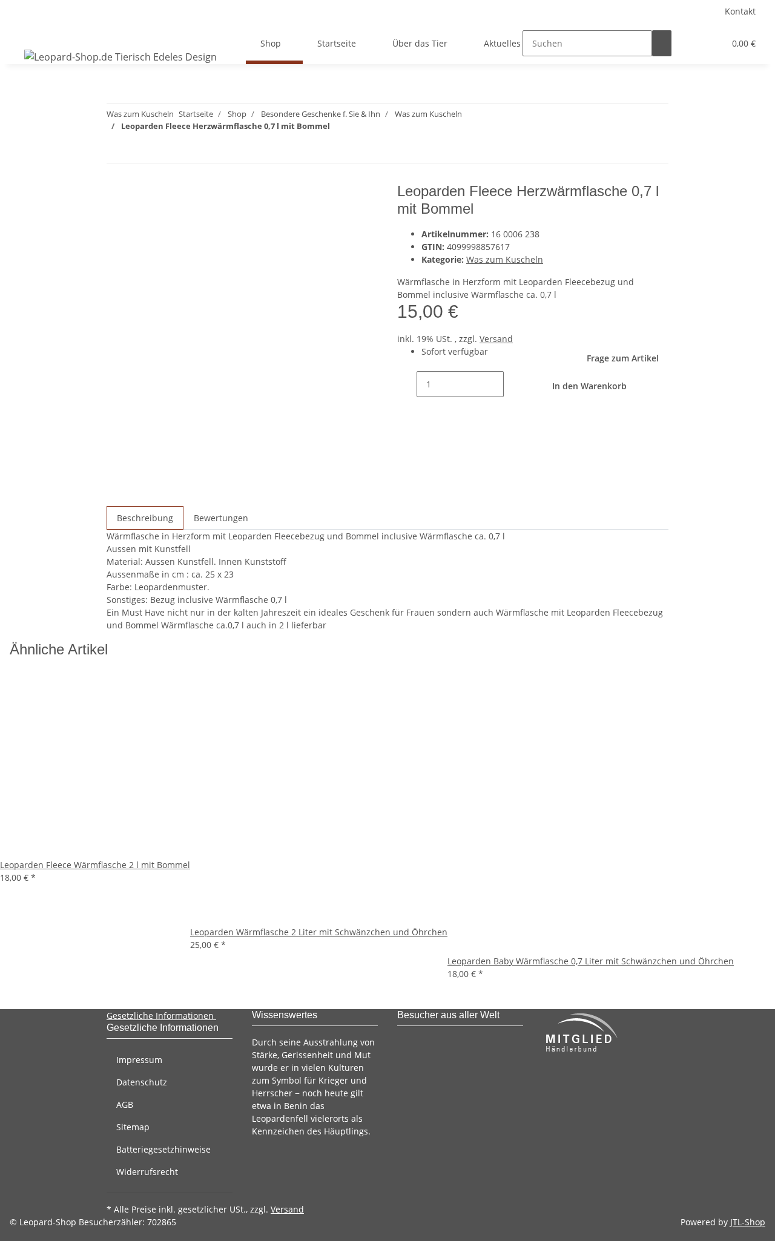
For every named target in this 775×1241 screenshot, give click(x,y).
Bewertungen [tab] (221, 518)
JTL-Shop (747, 1222)
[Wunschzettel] (710, 43)
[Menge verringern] (407, 384)
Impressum (139, 1059)
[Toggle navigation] (25, 32)
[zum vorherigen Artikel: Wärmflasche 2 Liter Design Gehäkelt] (138, 150)
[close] (116, 196)
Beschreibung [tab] (145, 518)
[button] (691, 43)
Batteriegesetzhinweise (163, 1149)
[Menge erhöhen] (513, 384)
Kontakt (740, 11)
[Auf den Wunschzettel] (138, 222)
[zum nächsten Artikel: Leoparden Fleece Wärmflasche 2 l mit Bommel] (116, 150)
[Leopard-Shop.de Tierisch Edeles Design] (120, 56)
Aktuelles (502, 43)
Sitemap (133, 1127)
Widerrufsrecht (147, 1171)
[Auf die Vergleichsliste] (116, 222)
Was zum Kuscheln (504, 259)
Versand (496, 338)
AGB (124, 1104)
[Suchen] (661, 43)
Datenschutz (141, 1082)
